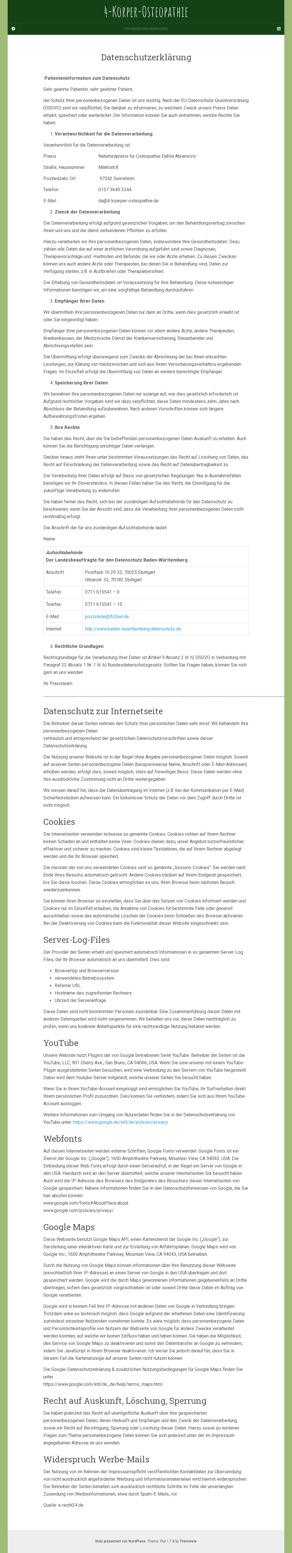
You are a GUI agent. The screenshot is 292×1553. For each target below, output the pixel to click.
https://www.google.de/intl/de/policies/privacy (120, 1122)
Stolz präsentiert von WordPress (120, 1541)
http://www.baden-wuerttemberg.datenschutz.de (133, 629)
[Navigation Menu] (278, 29)
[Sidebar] (13, 29)
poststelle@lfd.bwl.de (107, 616)
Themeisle (188, 1541)
